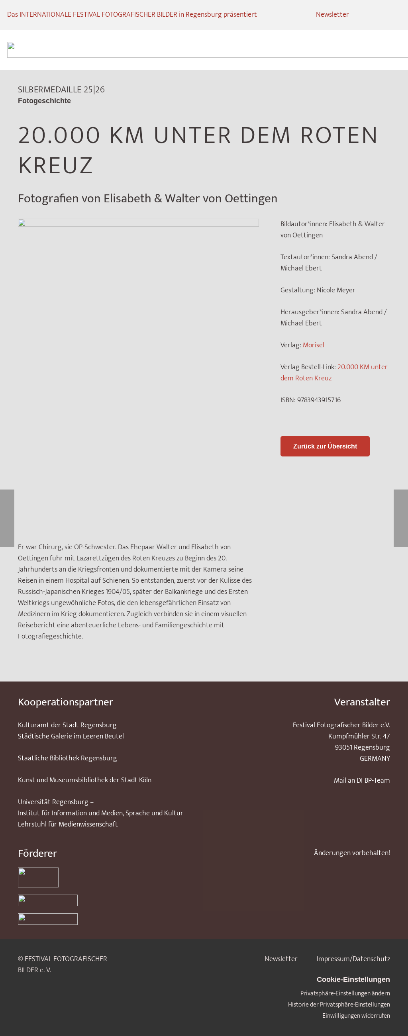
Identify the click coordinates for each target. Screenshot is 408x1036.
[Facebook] (379, 15)
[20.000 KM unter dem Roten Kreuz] (138, 224)
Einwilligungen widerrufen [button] (356, 1016)
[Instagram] (365, 15)
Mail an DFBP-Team (362, 781)
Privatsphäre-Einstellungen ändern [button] (345, 993)
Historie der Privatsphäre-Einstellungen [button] (339, 1004)
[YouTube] (393, 15)
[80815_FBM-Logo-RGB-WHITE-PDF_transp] (105, 919)
